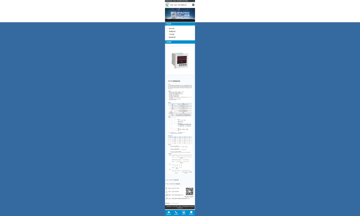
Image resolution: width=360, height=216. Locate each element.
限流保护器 (172, 37)
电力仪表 (171, 28)
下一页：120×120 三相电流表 (172, 184)
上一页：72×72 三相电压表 (172, 180)
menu (193, 4)
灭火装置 (171, 34)
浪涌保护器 (172, 31)
